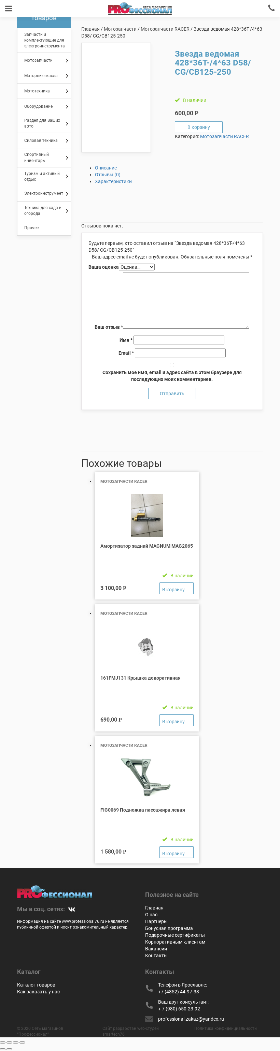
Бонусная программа (169, 928)
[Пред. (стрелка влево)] (2, 1049)
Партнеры (156, 921)
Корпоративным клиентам (175, 942)
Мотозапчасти (120, 29)
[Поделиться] (9, 1042)
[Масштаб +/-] (22, 1042)
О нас (151, 914)
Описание (106, 168)
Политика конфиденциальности (225, 1028)
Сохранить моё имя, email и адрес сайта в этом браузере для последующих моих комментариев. (172, 376)
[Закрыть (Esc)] (2, 1042)
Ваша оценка (103, 267)
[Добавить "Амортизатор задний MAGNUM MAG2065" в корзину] (176, 588)
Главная (90, 29)
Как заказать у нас (38, 991)
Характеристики (113, 181)
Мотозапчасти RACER (165, 29)
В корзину (198, 127)
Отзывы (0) (108, 174)
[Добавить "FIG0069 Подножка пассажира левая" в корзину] (176, 852)
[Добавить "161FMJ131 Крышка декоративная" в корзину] (176, 720)
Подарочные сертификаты (175, 935)
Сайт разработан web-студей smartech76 (130, 1031)
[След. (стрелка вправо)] (9, 1049)
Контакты (156, 955)
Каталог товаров (36, 985)
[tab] (179, 167)
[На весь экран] (15, 1042)
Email (126, 353)
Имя (126, 340)
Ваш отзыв (109, 327)
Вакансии (156, 948)
